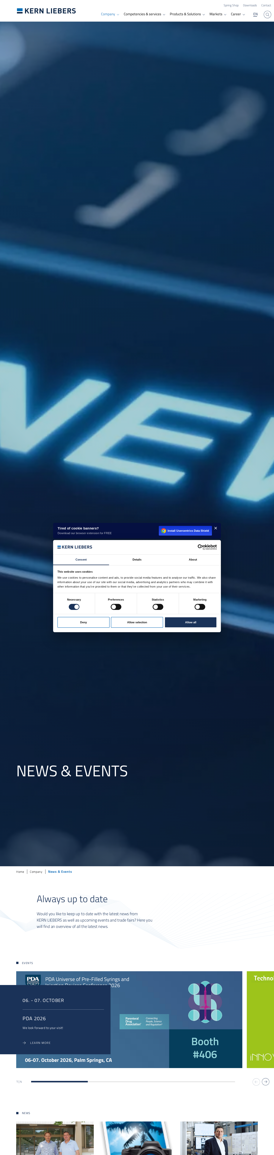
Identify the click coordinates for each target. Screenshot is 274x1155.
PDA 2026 (34, 1018)
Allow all (190, 622)
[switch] (116, 607)
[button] (265, 1082)
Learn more (40, 1043)
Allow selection (137, 622)
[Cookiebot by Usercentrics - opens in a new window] (200, 547)
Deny (83, 622)
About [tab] (193, 559)
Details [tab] (137, 559)
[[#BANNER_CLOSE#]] (215, 528)
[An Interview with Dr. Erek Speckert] (55, 1143)
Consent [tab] (81, 559)
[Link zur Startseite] (46, 11)
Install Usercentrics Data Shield (188, 530)
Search (267, 14)
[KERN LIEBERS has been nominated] (137, 1143)
